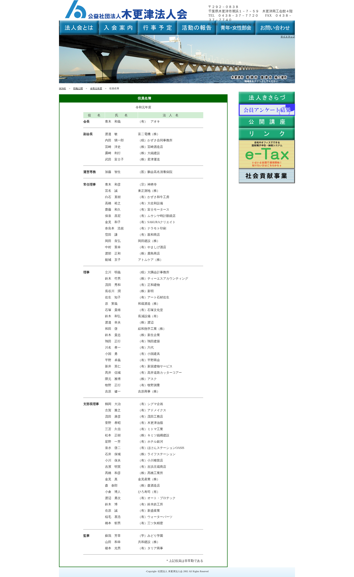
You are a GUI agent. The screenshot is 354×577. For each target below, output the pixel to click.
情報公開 (78, 88)
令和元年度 (96, 88)
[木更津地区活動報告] (237, 78)
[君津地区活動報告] (251, 78)
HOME (62, 88)
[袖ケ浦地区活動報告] (280, 78)
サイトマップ (288, 36)
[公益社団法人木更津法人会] (126, 19)
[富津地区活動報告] (266, 78)
